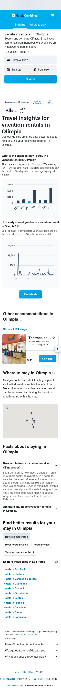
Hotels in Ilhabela (14, 602)
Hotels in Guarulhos (15, 583)
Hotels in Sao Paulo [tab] (16, 536)
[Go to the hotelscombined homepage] (25, 15)
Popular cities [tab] (42, 544)
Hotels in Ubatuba (14, 574)
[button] (5, 15)
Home (16, 671)
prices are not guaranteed (26, 634)
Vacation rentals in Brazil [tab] (19, 552)
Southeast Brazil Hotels (11, 678)
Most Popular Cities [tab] (16, 544)
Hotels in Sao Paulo (15, 569)
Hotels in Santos (13, 598)
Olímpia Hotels (12, 685)
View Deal (47, 358)
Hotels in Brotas (13, 612)
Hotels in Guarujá (14, 588)
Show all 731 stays (15, 329)
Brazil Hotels (29, 671)
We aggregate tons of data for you (25, 650)
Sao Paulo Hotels (42, 678)
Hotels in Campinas (15, 607)
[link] (30, 294)
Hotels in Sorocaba (15, 617)
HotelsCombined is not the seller (24, 644)
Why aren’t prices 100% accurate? (25, 656)
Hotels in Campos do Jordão (20, 578)
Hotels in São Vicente (16, 593)
